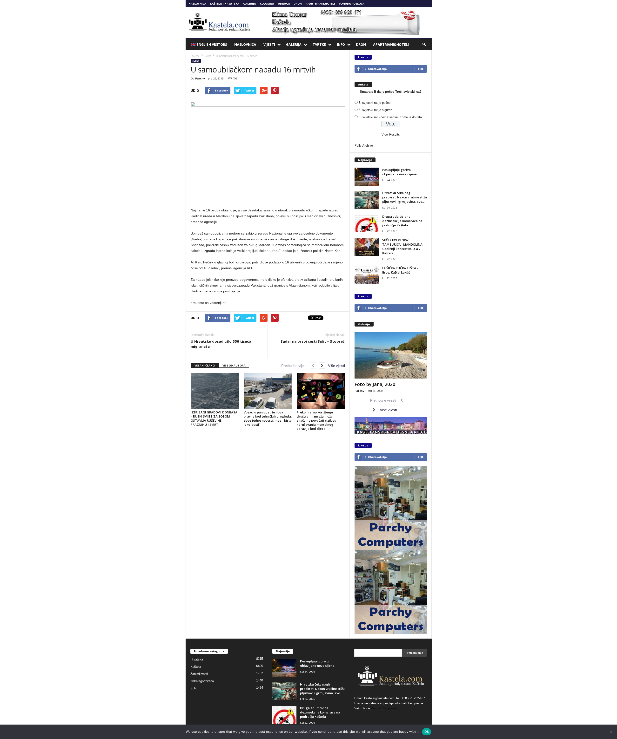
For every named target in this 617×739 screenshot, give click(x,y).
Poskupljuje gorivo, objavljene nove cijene (399, 172)
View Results (391, 134)
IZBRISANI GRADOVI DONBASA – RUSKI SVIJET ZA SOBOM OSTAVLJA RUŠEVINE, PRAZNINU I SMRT (214, 418)
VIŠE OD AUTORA (234, 365)
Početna (195, 56)
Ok (426, 731)
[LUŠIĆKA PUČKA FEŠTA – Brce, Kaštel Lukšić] (367, 275)
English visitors (212, 44)
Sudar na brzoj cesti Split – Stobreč (313, 341)
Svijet (196, 60)
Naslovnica (197, 3)
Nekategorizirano (202, 681)
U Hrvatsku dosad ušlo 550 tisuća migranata (221, 344)
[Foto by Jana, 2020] (391, 355)
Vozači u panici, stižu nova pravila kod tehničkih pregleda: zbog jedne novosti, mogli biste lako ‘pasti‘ (268, 418)
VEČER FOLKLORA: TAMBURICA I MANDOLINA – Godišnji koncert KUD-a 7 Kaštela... (403, 246)
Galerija (249, 3)
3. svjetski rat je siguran (375, 110)
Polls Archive (364, 145)
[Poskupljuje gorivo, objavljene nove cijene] (367, 177)
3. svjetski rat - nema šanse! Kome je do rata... (392, 117)
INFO (341, 44)
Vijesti (269, 44)
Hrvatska (196, 659)
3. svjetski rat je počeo (374, 103)
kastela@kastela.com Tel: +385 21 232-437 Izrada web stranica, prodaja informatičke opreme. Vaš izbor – (389, 703)
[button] (424, 44)
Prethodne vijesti (295, 366)
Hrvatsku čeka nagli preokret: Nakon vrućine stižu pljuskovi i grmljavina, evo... (404, 197)
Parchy (200, 78)
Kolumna (267, 3)
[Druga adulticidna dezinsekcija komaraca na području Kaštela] (367, 223)
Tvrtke (319, 44)
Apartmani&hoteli (320, 3)
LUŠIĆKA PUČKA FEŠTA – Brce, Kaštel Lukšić (400, 270)
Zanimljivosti (199, 674)
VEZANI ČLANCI (204, 365)
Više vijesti (335, 366)
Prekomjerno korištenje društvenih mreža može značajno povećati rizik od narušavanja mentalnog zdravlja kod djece (316, 420)
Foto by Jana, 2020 (375, 384)
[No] (611, 731)
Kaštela (195, 666)
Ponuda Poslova (351, 3)
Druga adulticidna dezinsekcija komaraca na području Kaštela (402, 220)
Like (420, 69)
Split (193, 688)
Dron (298, 3)
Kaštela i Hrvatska (224, 3)
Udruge (284, 3)
